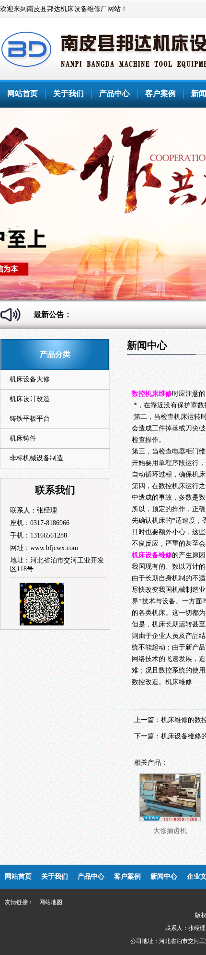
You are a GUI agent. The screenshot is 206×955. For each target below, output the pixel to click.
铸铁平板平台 (30, 418)
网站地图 (50, 902)
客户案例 (160, 93)
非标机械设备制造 (36, 458)
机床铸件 (23, 438)
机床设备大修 (30, 379)
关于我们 (68, 93)
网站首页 (22, 93)
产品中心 (114, 93)
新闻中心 (163, 876)
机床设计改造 (30, 399)
